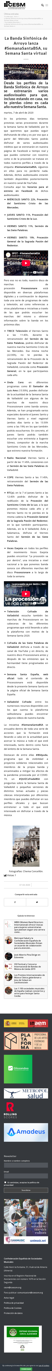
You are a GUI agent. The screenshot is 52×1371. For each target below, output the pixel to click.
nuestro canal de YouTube (22, 182)
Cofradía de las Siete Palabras (25, 642)
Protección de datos (13, 1313)
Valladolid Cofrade (19, 701)
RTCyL (10, 492)
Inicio (16, 16)
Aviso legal (9, 1297)
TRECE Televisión (17, 330)
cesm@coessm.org (12, 1287)
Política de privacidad (14, 1302)
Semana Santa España (23, 674)
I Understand (26, 1369)
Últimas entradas (11, 14)
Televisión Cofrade (22, 611)
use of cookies (44, 1365)
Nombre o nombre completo (17, 1160)
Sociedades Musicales (12, 22)
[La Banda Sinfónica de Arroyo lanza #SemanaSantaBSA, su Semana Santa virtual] (26, 72)
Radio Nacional (16, 457)
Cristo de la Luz (28, 218)
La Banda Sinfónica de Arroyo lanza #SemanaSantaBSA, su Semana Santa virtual (23, 19)
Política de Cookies (13, 1308)
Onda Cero (15, 382)
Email (6, 1171)
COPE (10, 477)
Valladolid (34, 126)
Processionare (29, 288)
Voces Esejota (15, 548)
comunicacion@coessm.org (30, 1292)
